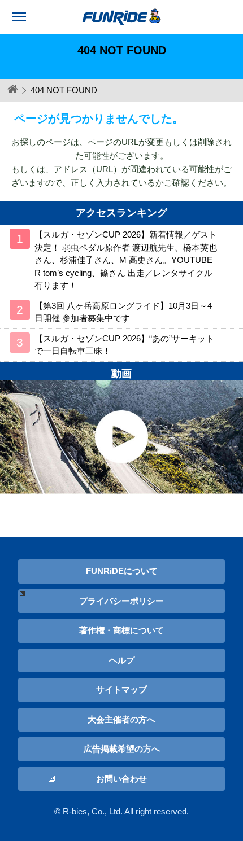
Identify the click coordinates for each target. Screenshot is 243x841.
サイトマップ (121, 689)
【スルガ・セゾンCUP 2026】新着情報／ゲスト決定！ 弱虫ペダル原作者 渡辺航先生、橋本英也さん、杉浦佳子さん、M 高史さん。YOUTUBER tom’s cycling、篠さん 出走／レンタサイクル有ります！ (125, 260)
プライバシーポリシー (121, 601)
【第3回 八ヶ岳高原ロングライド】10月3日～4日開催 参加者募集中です (123, 312)
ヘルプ (121, 660)
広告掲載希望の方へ (122, 749)
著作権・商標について (121, 630)
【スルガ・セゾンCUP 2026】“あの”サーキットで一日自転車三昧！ (124, 345)
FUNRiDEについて (122, 571)
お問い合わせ (121, 778)
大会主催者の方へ (121, 719)
